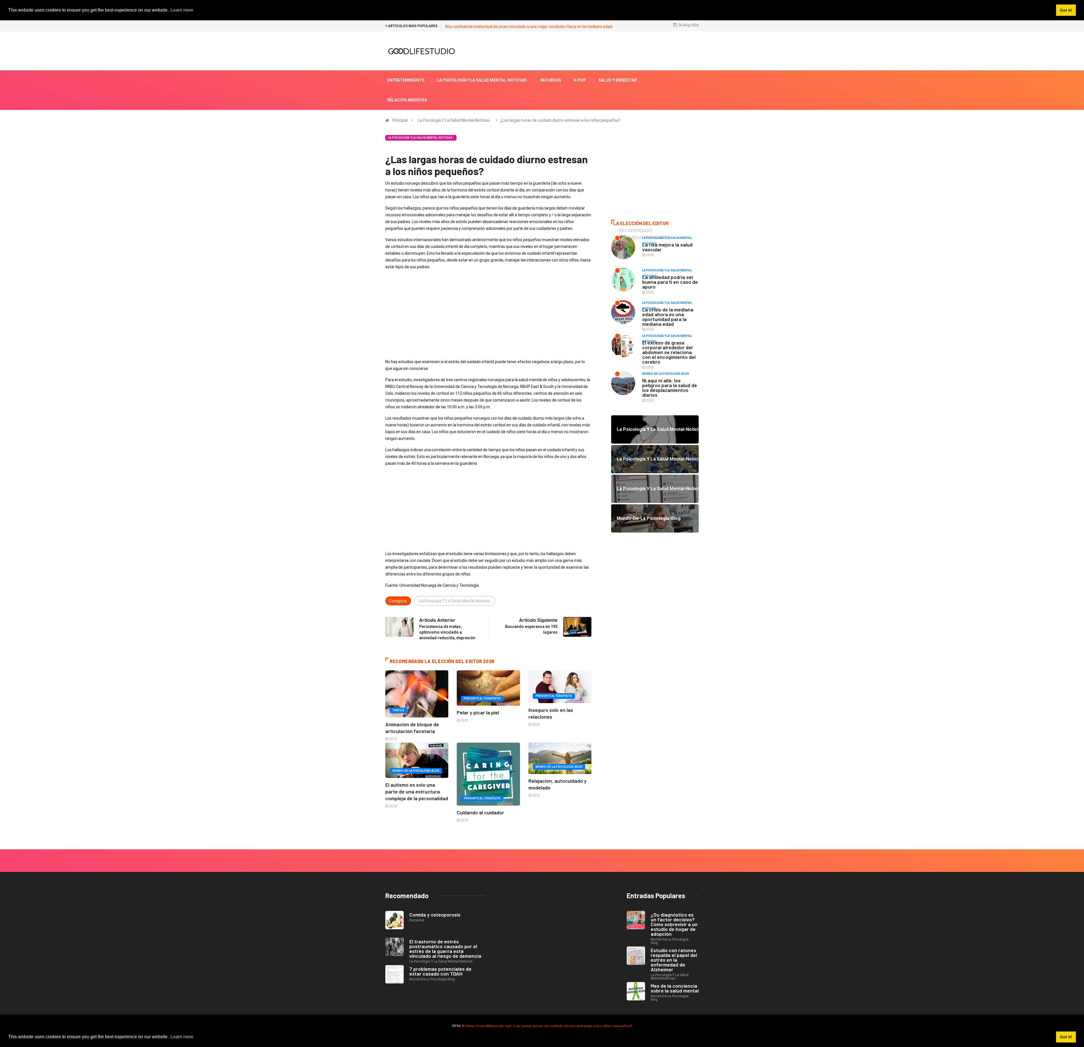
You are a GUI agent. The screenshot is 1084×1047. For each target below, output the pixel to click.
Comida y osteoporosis (434, 914)
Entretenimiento (406, 80)
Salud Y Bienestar (617, 80)
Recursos (550, 80)
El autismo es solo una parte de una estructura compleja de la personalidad (416, 791)
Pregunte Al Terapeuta (482, 698)
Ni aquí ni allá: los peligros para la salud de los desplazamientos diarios (669, 387)
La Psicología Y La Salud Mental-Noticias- (482, 80)
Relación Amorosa (407, 100)
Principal (400, 120)
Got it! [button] (1066, 1037)
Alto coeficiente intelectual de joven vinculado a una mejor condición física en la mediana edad (528, 26)
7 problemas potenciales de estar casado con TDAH (440, 971)
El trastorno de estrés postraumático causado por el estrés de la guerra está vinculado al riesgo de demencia (445, 948)
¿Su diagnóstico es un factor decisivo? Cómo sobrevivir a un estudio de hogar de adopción (674, 924)
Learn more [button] (182, 1036)
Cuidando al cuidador (480, 812)
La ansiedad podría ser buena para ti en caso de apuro (670, 282)
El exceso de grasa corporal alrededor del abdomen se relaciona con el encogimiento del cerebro (669, 352)
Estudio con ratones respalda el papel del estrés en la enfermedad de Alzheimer (674, 959)
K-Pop (580, 80)
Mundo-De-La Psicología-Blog (415, 770)
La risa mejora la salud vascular (667, 246)
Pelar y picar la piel (478, 712)
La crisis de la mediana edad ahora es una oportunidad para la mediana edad (667, 316)
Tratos (398, 710)
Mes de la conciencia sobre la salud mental (675, 988)
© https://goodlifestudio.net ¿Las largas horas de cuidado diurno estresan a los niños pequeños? (547, 1026)
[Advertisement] (488, 314)
